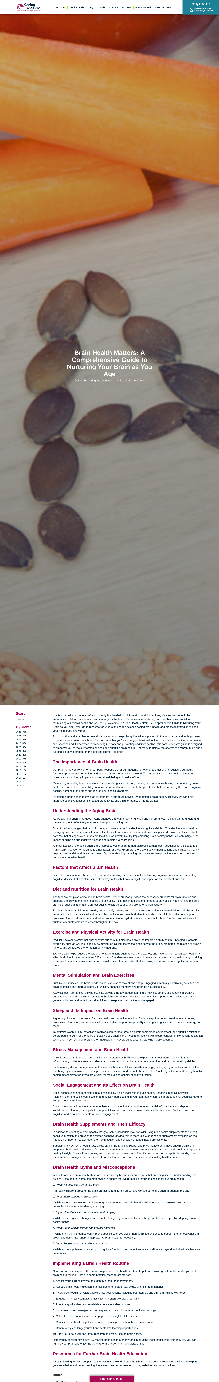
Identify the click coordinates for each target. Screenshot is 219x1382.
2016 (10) (21, 770)
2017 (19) (21, 766)
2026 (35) (21, 731)
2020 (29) (21, 755)
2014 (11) (21, 778)
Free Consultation (111, 1379)
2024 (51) (21, 739)
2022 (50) (21, 747)
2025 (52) (21, 735)
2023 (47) (21, 743)
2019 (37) (21, 758)
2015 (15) (21, 774)
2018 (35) (21, 762)
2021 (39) (21, 751)
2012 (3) (20, 785)
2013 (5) (20, 781)
